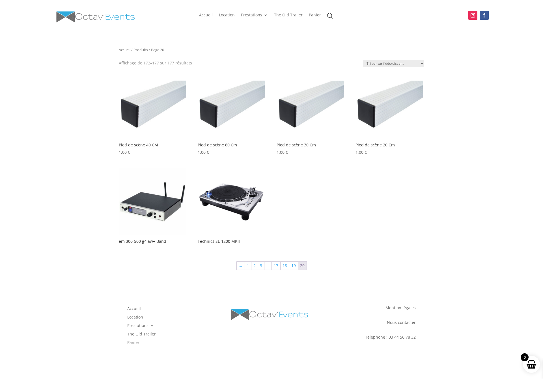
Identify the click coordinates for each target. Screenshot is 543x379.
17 (276, 265)
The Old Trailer (288, 15)
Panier (315, 15)
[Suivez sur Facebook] (484, 15)
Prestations (251, 15)
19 (293, 265)
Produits (140, 49)
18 (285, 265)
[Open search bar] (330, 15)
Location (227, 15)
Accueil (206, 15)
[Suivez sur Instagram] (472, 15)
